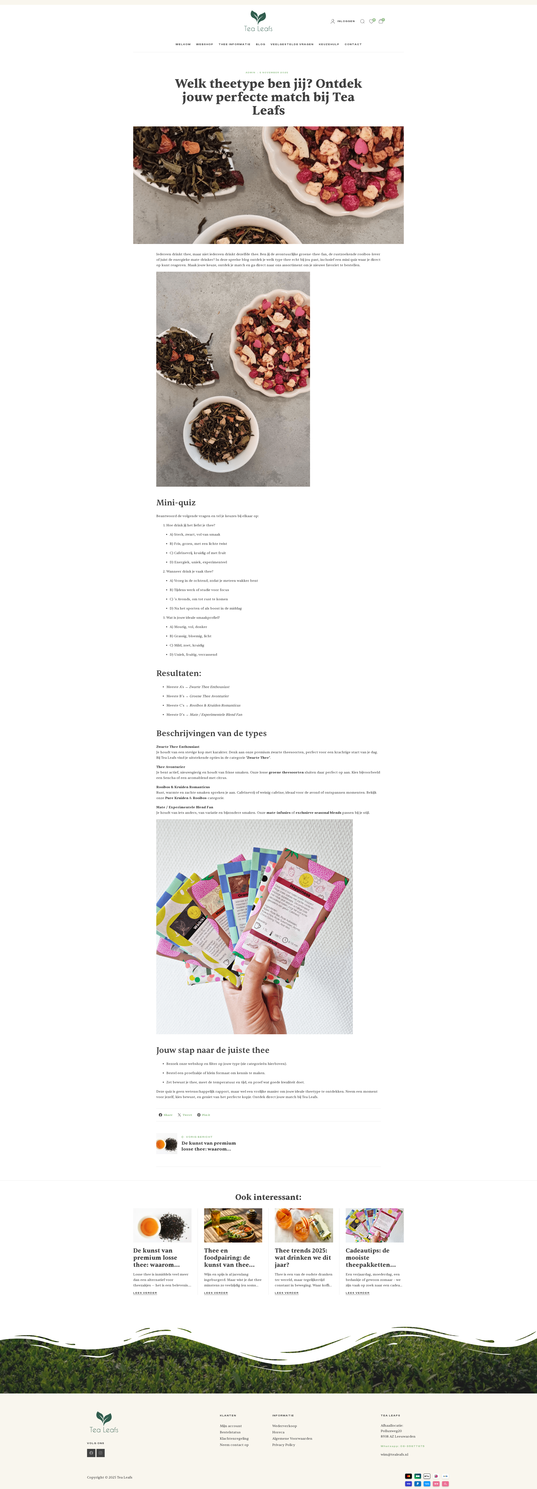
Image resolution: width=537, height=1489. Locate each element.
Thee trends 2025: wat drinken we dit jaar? (303, 1258)
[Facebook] (91, 1453)
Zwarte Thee (258, 758)
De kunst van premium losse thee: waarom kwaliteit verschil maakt (159, 1258)
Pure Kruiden (176, 798)
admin (250, 72)
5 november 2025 (274, 72)
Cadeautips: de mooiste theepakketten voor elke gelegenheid (368, 1258)
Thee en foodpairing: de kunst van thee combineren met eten (229, 1258)
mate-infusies (278, 813)
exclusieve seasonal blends (318, 813)
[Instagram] (100, 1453)
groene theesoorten (286, 772)
